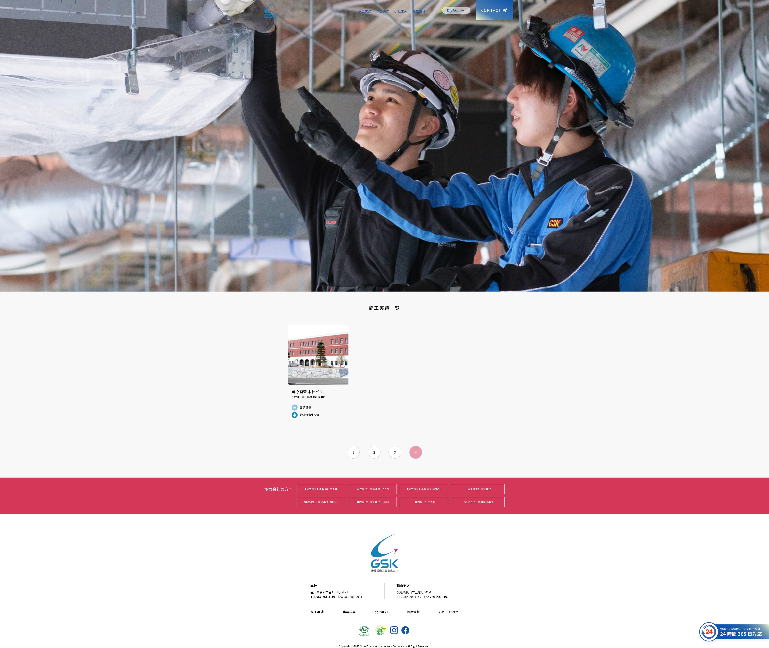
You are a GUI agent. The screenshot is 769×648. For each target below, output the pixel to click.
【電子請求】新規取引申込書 (321, 489)
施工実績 (365, 11)
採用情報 (419, 11)
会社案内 (401, 11)
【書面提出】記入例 (424, 502)
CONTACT (491, 10)
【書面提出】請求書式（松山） (372, 502)
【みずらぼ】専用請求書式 (478, 502)
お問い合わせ (448, 611)
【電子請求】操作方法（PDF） (424, 489)
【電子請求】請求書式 (478, 489)
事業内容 (383, 11)
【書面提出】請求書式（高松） (321, 502)
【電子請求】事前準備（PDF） (372, 489)
